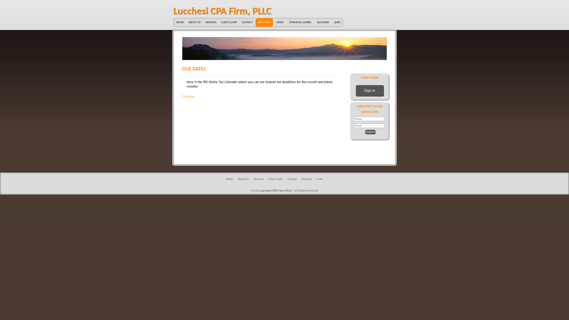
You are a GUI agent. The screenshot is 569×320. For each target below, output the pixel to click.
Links (337, 22)
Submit (370, 132)
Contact (247, 22)
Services (211, 22)
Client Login (229, 22)
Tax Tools (264, 22)
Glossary (323, 22)
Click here (188, 96)
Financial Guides (300, 22)
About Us (194, 22)
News (280, 22)
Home (180, 22)
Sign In (369, 90)
